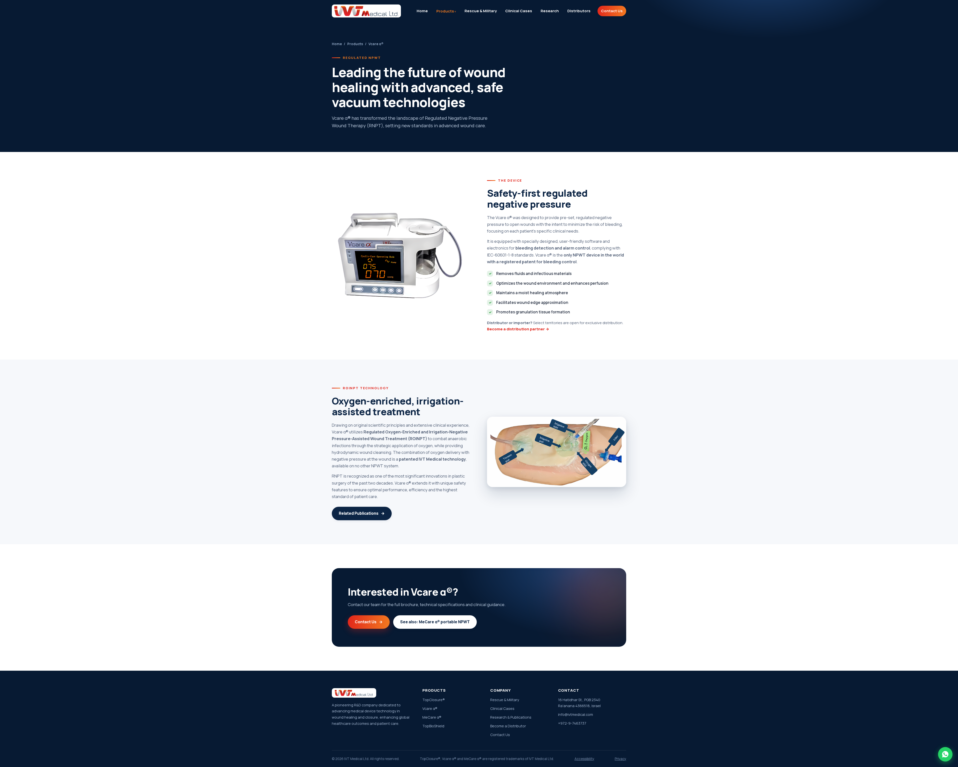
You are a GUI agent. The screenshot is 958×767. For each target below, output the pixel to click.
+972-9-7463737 (572, 723)
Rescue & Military (481, 10)
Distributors (579, 10)
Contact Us (612, 10)
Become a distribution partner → (518, 329)
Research (550, 10)
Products (445, 11)
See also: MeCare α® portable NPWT (435, 622)
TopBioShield (433, 726)
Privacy (620, 759)
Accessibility (584, 759)
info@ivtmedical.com (575, 714)
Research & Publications (510, 717)
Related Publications (362, 513)
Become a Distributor (508, 726)
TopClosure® (433, 699)
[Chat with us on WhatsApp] (945, 754)
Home (422, 10)
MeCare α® (431, 717)
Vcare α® (429, 708)
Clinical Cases (518, 10)
